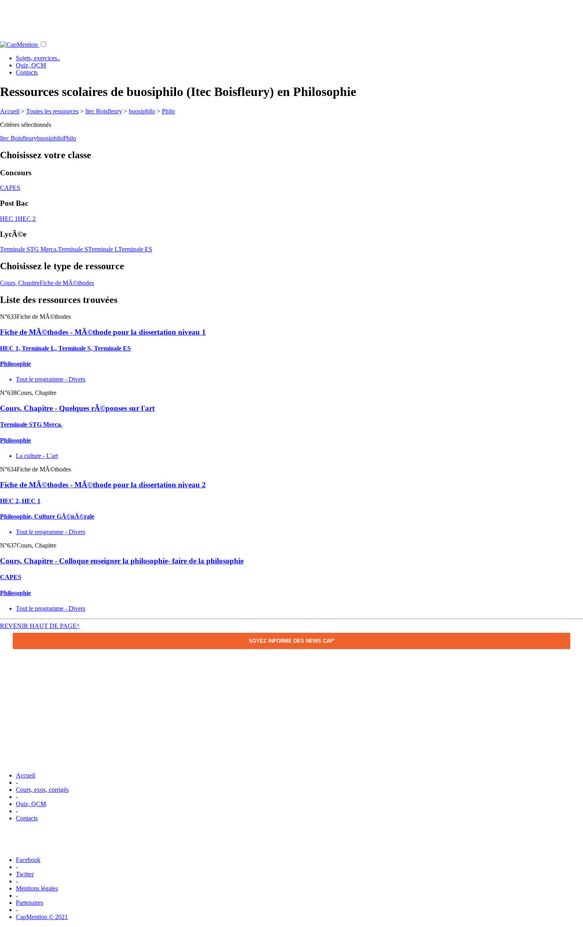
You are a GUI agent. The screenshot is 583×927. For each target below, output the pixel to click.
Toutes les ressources (52, 111)
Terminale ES (135, 249)
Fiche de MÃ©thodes (67, 283)
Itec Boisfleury (103, 111)
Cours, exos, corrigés (42, 789)
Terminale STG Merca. (29, 249)
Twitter (25, 874)
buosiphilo (142, 111)
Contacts (27, 72)
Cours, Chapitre (20, 283)
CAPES (10, 187)
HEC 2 (27, 218)
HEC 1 (9, 218)
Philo (168, 111)
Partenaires (29, 902)
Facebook (28, 859)
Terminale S (73, 249)
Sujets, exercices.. (38, 58)
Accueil (9, 111)
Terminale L (103, 249)
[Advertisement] (291, 18)
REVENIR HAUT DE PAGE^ (40, 625)
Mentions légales (37, 888)
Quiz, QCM (31, 65)
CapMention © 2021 (42, 917)
